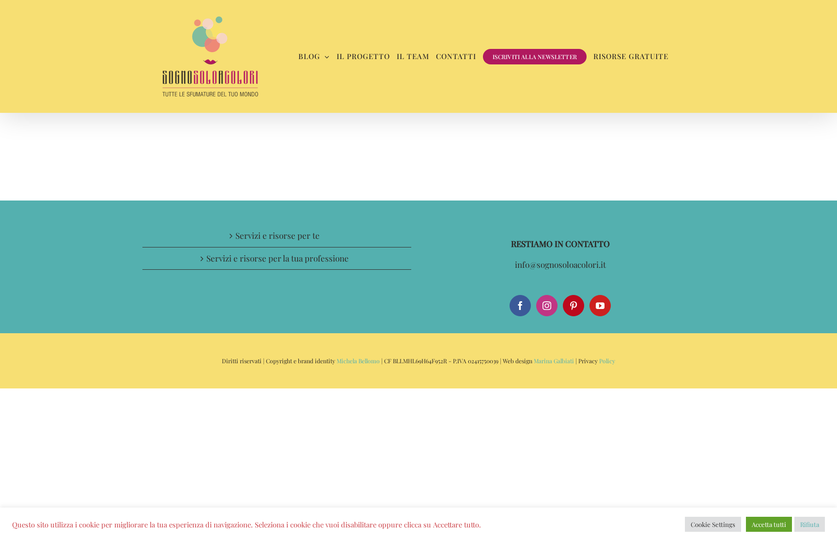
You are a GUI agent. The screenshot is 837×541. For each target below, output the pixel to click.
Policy (606, 361)
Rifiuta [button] (809, 524)
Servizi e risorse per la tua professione (277, 258)
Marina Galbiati (554, 361)
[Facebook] (520, 305)
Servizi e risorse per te (277, 235)
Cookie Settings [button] (713, 524)
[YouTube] (600, 305)
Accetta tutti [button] (769, 524)
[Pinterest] (573, 305)
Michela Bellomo (358, 361)
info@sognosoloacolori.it (560, 264)
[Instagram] (547, 305)
